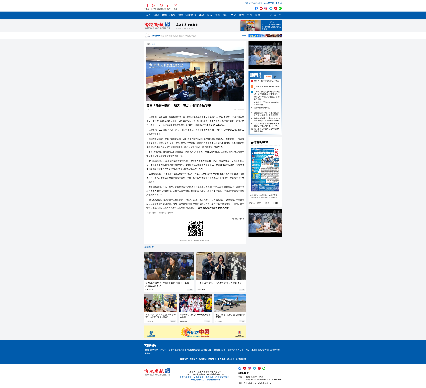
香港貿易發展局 (176, 350)
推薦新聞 (149, 247)
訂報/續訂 (248, 3)
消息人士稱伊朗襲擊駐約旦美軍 (266, 81)
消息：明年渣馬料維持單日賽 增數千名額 (267, 98)
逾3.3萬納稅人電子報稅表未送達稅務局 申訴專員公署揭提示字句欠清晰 (267, 114)
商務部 (163, 350)
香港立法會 (206, 350)
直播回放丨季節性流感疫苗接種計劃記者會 (267, 103)
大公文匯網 (251, 350)
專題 (257, 15)
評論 (201, 15)
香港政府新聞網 (151, 350)
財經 (164, 15)
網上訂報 (231, 359)
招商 (249, 15)
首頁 (148, 15)
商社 (225, 15)
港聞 (156, 15)
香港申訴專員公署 (235, 350)
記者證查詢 (241, 359)
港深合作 (190, 15)
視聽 (180, 15)
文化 (233, 15)
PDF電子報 (269, 3)
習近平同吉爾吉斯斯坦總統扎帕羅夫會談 (203, 36)
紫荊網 (147, 353)
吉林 (153, 44)
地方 (241, 15)
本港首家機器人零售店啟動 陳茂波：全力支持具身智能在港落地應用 (267, 93)
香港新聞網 (275, 350)
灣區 (217, 15)
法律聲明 (212, 359)
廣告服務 (258, 3)
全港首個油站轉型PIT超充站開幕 (267, 87)
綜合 (209, 15)
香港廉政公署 (219, 350)
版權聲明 (203, 359)
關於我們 (184, 359)
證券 (172, 15)
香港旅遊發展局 (192, 350)
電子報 (278, 3)
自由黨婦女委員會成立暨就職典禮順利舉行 (267, 130)
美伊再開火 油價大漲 (262, 108)
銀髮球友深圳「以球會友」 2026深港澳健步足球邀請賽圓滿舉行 (267, 119)
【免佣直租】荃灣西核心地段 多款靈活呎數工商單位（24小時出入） (267, 125)
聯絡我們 (193, 359)
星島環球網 (263, 350)
